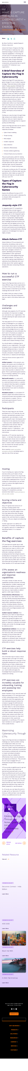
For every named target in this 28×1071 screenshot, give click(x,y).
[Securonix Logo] (5, 2)
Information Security (8, 883)
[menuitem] (14, 1026)
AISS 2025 (6, 924)
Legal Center (10, 1005)
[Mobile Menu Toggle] (25, 2)
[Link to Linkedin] (11, 1009)
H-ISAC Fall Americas (10, 978)
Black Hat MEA (7, 951)
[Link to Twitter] (14, 1009)
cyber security (11, 86)
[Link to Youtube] (16, 1009)
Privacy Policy (17, 1005)
